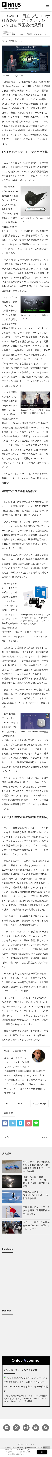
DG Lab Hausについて (26, 1444)
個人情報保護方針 (32, 1448)
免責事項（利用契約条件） (15, 1448)
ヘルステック (39, 1103)
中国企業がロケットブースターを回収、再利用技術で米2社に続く (36, 1210)
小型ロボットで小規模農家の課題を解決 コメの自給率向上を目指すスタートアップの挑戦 (36, 1167)
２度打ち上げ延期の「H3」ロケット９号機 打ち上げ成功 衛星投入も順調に (36, 1182)
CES (6, 1103)
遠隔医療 (8, 1113)
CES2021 (21, 1103)
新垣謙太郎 (20, 1051)
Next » (44, 1137)
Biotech (18, 41)
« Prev (7, 1137)
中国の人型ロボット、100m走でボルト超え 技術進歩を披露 (36, 1195)
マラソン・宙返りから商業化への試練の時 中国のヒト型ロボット (36, 1225)
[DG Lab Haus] (11, 5)
